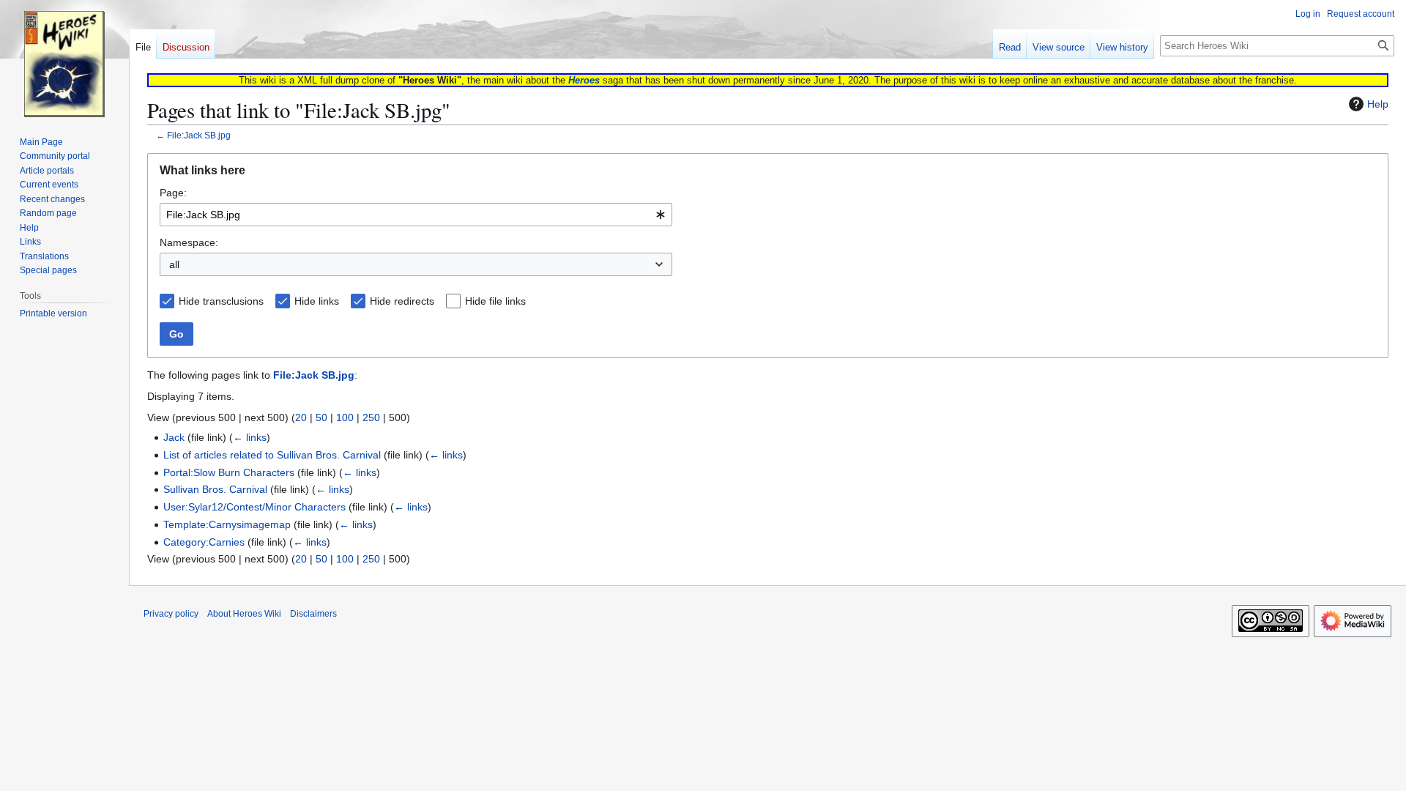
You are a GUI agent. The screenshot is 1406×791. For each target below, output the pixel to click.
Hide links (316, 301)
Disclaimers (313, 614)
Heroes (584, 80)
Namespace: (189, 242)
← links (250, 437)
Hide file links (495, 301)
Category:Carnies (204, 542)
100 (345, 417)
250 (371, 417)
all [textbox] (174, 264)
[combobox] (416, 214)
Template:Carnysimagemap (227, 524)
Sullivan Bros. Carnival (215, 489)
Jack (174, 437)
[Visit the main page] (64, 58)
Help (1377, 104)
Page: (173, 192)
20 (301, 417)
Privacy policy (171, 614)
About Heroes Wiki (244, 614)
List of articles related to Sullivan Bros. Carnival (272, 455)
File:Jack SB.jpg (199, 135)
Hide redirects (402, 301)
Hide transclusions (221, 301)
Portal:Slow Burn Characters (228, 472)
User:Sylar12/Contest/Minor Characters (254, 507)
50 (321, 417)
